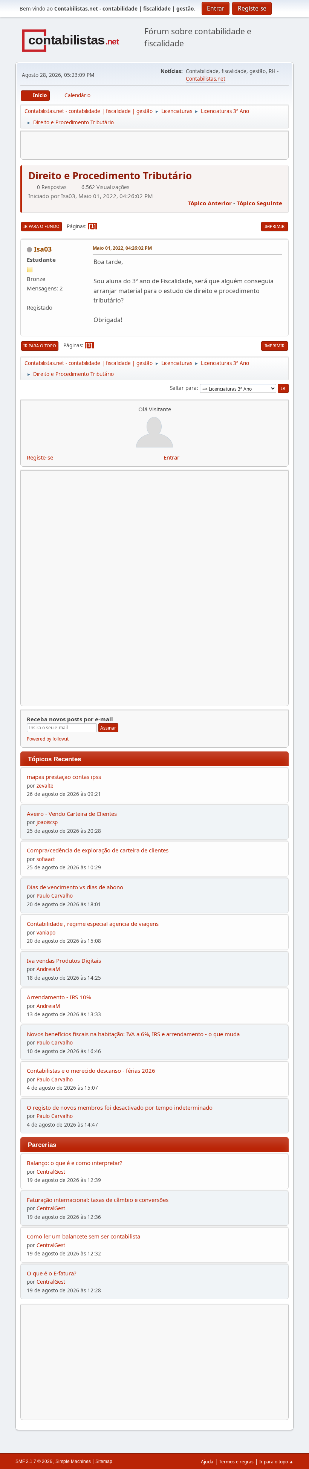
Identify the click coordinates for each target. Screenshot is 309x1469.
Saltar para (183, 388)
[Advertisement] (154, 1362)
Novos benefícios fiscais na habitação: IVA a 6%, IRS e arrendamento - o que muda (133, 1034)
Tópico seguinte (259, 203)
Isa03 (43, 248)
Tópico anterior (210, 203)
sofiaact (46, 859)
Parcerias (42, 1144)
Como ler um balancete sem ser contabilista (83, 1236)
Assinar (108, 728)
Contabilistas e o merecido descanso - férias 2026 (91, 1070)
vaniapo (46, 932)
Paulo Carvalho (55, 895)
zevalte (45, 785)
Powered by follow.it (48, 739)
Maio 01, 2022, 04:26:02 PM (122, 248)
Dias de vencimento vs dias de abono (75, 887)
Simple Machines (73, 1461)
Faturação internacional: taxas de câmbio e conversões (97, 1199)
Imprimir (275, 226)
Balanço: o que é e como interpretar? (74, 1163)
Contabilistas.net (205, 78)
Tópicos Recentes (54, 759)
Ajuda (207, 1461)
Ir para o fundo (41, 226)
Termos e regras (236, 1461)
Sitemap (103, 1461)
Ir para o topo (39, 345)
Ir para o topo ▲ (276, 1461)
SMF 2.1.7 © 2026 (33, 1461)
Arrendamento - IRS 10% (59, 997)
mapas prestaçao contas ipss (64, 776)
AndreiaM (48, 969)
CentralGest (51, 1171)
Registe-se (40, 457)
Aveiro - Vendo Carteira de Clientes (72, 813)
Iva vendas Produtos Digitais (64, 960)
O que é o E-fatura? (51, 1273)
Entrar (171, 457)
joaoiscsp (47, 822)
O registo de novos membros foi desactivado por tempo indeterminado (120, 1107)
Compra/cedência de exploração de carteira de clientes (97, 850)
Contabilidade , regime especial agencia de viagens (93, 923)
